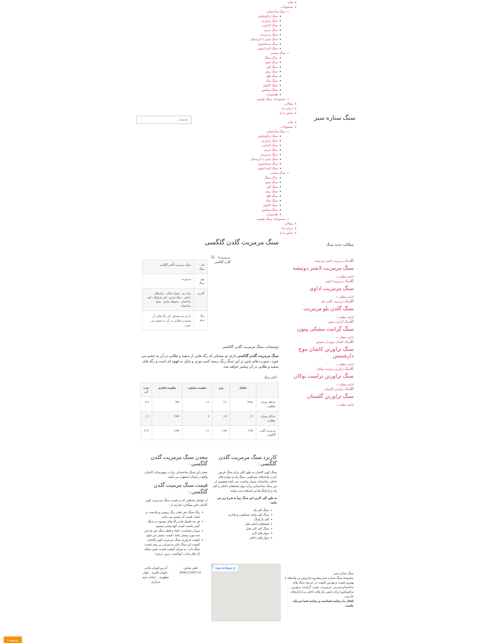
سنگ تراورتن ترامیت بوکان (324, 376)
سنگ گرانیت (270, 25)
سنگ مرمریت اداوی (331, 288)
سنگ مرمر (271, 30)
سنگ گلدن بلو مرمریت (328, 308)
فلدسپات (272, 94)
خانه (290, 2)
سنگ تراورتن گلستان (330, 396)
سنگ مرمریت (269, 34)
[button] (246, 117)
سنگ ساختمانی (275, 11)
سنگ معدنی (277, 53)
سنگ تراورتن (269, 20)
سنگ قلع (272, 76)
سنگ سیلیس (270, 89)
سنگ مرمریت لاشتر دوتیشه (323, 268)
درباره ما (287, 108)
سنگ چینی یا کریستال (264, 39)
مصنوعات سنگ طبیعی (271, 99)
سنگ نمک (272, 80)
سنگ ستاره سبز (335, 117)
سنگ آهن (272, 66)
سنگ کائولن (270, 85)
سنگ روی (271, 71)
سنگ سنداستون (268, 43)
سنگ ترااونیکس (268, 16)
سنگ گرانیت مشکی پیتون (325, 329)
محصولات (287, 6)
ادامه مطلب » (345, 276)
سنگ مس (271, 62)
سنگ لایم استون (267, 48)
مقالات (288, 103)
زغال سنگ (271, 57)
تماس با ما (286, 112)
